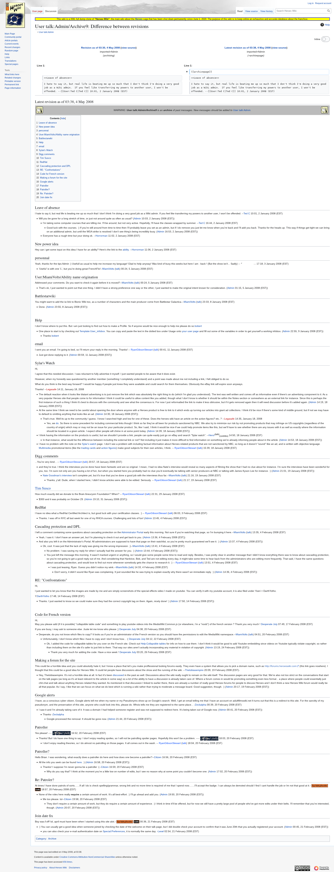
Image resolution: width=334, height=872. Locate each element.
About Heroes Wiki (58, 867)
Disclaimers (74, 867)
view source (128, 47)
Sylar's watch (89, 444)
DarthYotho (43, 596)
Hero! (212, 435)
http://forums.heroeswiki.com (280, 666)
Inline (317, 39)
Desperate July (269, 624)
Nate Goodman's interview (57, 475)
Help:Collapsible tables (153, 643)
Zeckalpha (200, 704)
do (57, 423)
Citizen (157, 757)
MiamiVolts (108, 268)
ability (126, 249)
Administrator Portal (132, 532)
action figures (108, 448)
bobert (198, 326)
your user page (190, 331)
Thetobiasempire (194, 670)
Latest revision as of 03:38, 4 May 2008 (248, 47)
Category (41, 838)
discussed (118, 675)
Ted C (247, 213)
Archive (52, 838)
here (79, 762)
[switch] (325, 39)
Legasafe (51, 389)
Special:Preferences (114, 831)
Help (327, 24)
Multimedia (45, 448)
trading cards (88, 448)
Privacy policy (40, 867)
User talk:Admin (46, 32)
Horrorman (102, 235)
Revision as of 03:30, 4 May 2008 (100, 47)
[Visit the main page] (15, 14)
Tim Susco (43, 488)
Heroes (138, 19)
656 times (67, 862)
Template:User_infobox (92, 331)
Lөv (160, 831)
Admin (137, 218)
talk (118, 268)
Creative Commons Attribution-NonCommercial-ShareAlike (87, 857)
